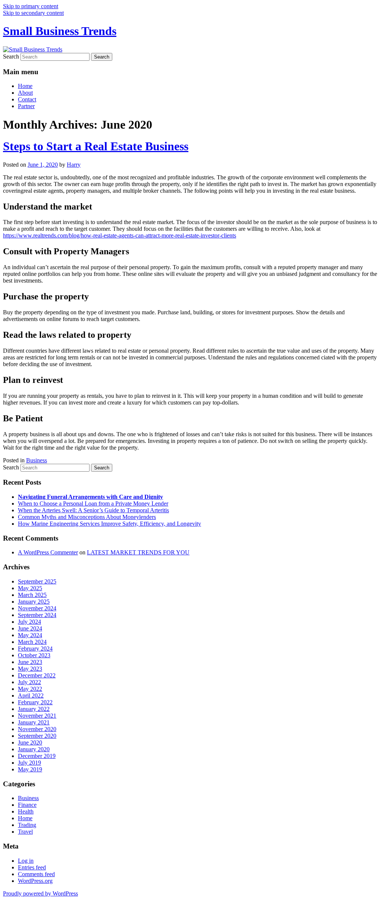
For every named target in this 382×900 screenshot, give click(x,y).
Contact (27, 99)
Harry (74, 164)
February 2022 (35, 702)
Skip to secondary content (33, 13)
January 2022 (34, 709)
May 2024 (30, 635)
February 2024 (35, 648)
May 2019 (30, 769)
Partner (26, 106)
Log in (26, 860)
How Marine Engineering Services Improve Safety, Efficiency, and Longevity (109, 523)
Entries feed (32, 867)
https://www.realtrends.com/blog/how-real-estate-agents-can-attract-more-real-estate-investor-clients (119, 235)
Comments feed (36, 874)
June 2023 (30, 662)
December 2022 (37, 675)
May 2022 (30, 689)
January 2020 (34, 749)
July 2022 (29, 682)
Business (36, 460)
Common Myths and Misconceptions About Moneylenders (87, 517)
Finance (27, 805)
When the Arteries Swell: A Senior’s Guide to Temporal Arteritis (93, 510)
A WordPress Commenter (48, 552)
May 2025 (30, 588)
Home (25, 86)
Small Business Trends (59, 31)
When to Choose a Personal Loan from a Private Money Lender (93, 503)
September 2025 (37, 581)
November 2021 (37, 715)
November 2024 (37, 608)
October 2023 (34, 655)
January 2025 (34, 601)
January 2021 (34, 722)
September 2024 (37, 615)
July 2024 (29, 622)
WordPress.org (35, 881)
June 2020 (30, 742)
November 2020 (37, 729)
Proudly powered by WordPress (40, 893)
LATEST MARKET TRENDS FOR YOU (138, 552)
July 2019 (29, 762)
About (25, 92)
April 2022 (31, 695)
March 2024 (32, 642)
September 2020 (37, 736)
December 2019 (37, 756)
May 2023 (30, 668)
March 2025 (32, 595)
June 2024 (30, 628)
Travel (25, 831)
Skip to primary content (30, 6)
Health (26, 811)
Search (11, 56)
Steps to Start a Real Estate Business (95, 146)
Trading (27, 825)
